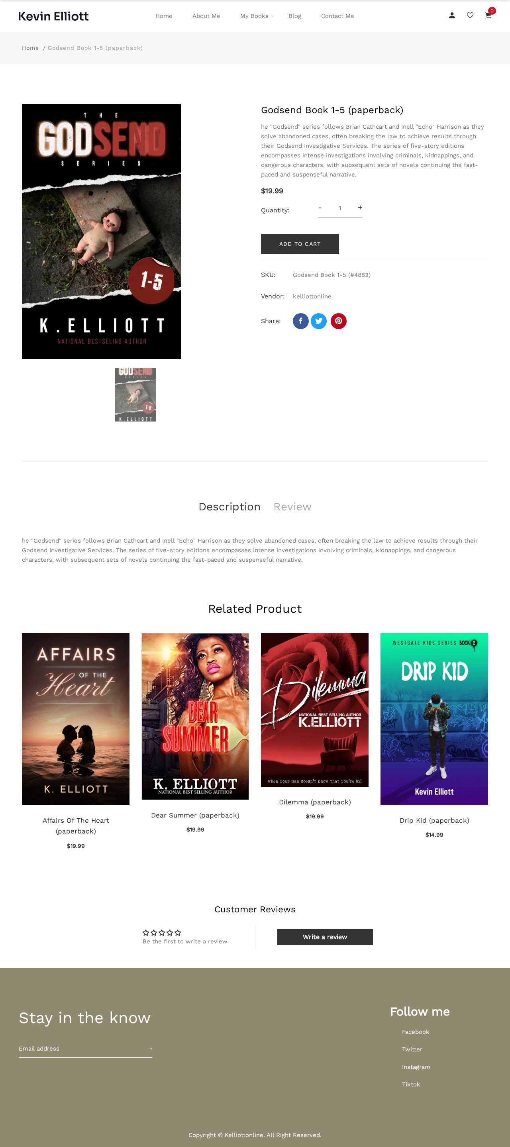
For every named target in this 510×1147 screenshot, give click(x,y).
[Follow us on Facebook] (301, 321)
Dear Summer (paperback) (195, 815)
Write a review (325, 937)
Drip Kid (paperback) (434, 820)
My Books (254, 16)
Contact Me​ (337, 16)
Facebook (416, 1031)
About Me (206, 16)
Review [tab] (292, 506)
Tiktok (411, 1084)
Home (164, 16)
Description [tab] (229, 506)
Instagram (416, 1067)
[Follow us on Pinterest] (339, 321)
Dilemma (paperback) (315, 802)
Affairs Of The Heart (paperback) (76, 825)
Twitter (412, 1049)
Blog (294, 16)
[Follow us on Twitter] (319, 321)
